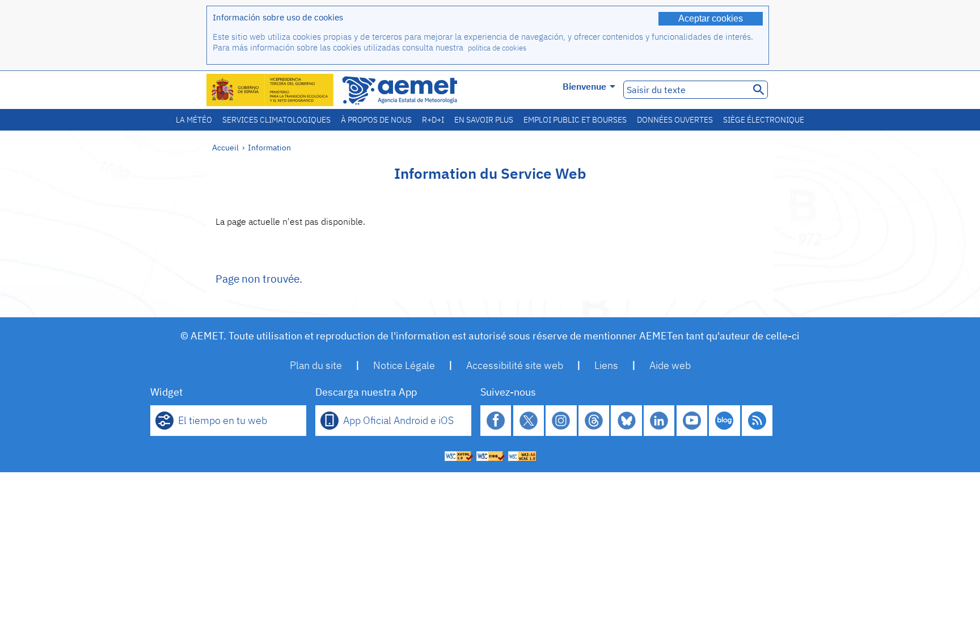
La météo (194, 120)
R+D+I (433, 120)
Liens (606, 365)
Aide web (670, 365)
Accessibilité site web (514, 365)
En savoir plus (483, 120)
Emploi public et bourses (575, 120)
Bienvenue (584, 86)
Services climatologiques (276, 120)
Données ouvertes (675, 120)
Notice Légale (404, 365)
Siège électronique (763, 120)
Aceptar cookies (710, 18)
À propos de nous (376, 120)
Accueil (225, 147)
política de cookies (497, 48)
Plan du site (316, 365)
